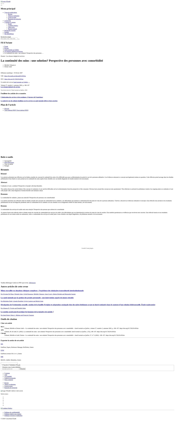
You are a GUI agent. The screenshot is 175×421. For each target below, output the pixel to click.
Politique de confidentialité (12, 412)
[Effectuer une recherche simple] (1, 3)
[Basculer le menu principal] (1, 5)
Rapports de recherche (14, 19)
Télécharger (32, 283)
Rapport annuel (12, 29)
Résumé (6, 108)
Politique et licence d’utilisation (13, 415)
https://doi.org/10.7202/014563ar (13, 79)
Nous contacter (8, 380)
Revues (10, 14)
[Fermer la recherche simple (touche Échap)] (3, 3)
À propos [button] (7, 22)
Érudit (10, 24)
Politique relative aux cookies (12, 414)
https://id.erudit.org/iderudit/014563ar (15, 76)
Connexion (7, 20)
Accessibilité (8, 376)
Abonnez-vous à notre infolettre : (11, 367)
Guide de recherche (10, 378)
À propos (12, 22)
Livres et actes (12, 17)
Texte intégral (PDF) (10, 110)
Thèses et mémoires (13, 16)
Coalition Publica (13, 25)
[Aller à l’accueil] (5, 1)
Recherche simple (6, 37)
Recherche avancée (9, 30)
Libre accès (11, 27)
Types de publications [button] (10, 12)
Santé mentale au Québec (11, 50)
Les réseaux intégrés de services (13, 51)
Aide (5, 375)
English (6, 32)
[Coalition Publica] (6, 408)
